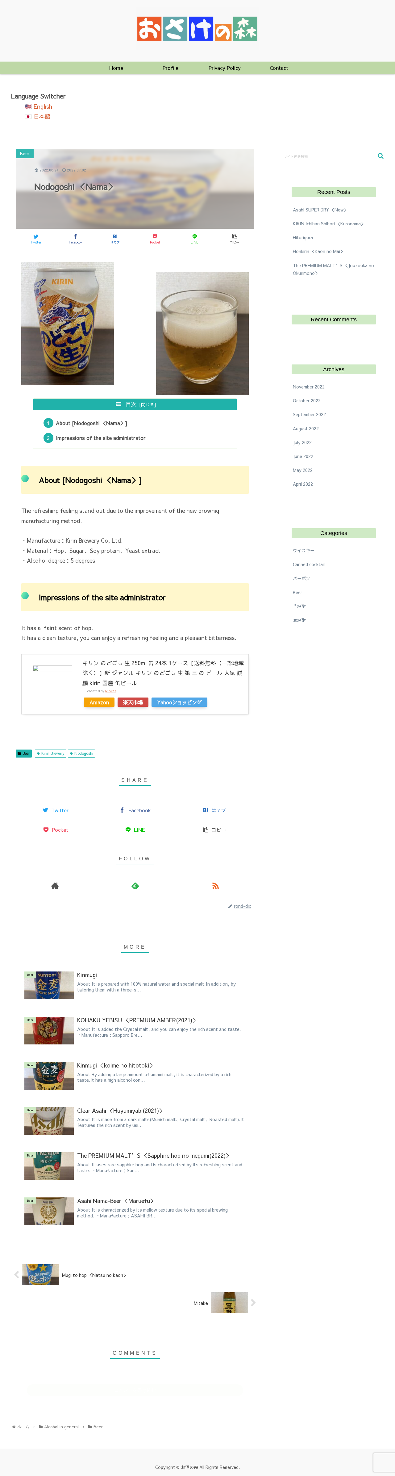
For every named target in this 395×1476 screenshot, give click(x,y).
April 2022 (303, 484)
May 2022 (303, 470)
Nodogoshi (83, 753)
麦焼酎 (299, 620)
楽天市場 (133, 702)
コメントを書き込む (135, 1390)
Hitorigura (303, 237)
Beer (26, 753)
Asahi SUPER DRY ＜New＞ (320, 210)
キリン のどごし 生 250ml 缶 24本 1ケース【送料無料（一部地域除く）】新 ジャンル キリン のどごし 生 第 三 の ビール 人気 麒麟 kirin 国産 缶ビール (163, 673)
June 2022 (303, 456)
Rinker (110, 691)
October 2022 (307, 401)
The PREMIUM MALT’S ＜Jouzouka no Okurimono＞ (333, 269)
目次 (131, 404)
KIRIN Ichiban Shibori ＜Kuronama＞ (329, 223)
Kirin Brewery (52, 753)
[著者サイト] (55, 885)
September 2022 (309, 415)
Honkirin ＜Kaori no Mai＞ (318, 251)
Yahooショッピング (179, 702)
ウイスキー (303, 551)
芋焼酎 (299, 606)
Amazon (99, 702)
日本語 (42, 116)
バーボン (301, 578)
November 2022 (309, 387)
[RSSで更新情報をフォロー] (215, 885)
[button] (380, 155)
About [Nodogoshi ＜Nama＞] (91, 423)
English (43, 106)
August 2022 (306, 428)
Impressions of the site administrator (101, 437)
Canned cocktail (309, 564)
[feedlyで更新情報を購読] (135, 885)
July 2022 (302, 442)
